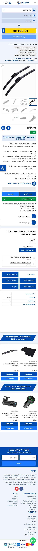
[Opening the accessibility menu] (3, 168)
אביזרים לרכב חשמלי (29, 501)
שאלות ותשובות (12, 275)
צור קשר (14, 499)
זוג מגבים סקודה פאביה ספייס (27, 52)
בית (35, 47)
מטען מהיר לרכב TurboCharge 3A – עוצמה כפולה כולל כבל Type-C (29, 415)
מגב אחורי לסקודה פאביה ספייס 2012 (20, 263)
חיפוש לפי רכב (17, 37)
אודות (15, 497)
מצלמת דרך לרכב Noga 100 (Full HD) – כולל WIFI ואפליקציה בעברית (10, 415)
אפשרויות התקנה (11, 280)
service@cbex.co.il (30, 524)
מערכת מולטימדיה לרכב (28, 503)
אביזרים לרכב (32, 509)
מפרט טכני (30, 275)
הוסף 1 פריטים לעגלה (28, 250)
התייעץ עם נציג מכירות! (28, 199)
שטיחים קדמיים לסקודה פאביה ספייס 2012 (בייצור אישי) (28, 365)
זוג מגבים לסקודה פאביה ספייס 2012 (21, 257)
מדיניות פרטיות (12, 505)
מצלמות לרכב (31, 497)
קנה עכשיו (10, 194)
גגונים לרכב (32, 507)
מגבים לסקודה (19, 47)
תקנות (15, 503)
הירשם (18, 463)
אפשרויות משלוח (29, 280)
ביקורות (14, 286)
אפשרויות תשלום (29, 286)
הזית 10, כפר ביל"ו (30, 529)
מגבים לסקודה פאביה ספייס (27, 50)
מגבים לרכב (28, 47)
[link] (8, 128)
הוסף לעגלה (28, 194)
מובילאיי (33, 499)
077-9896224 (31, 519)
